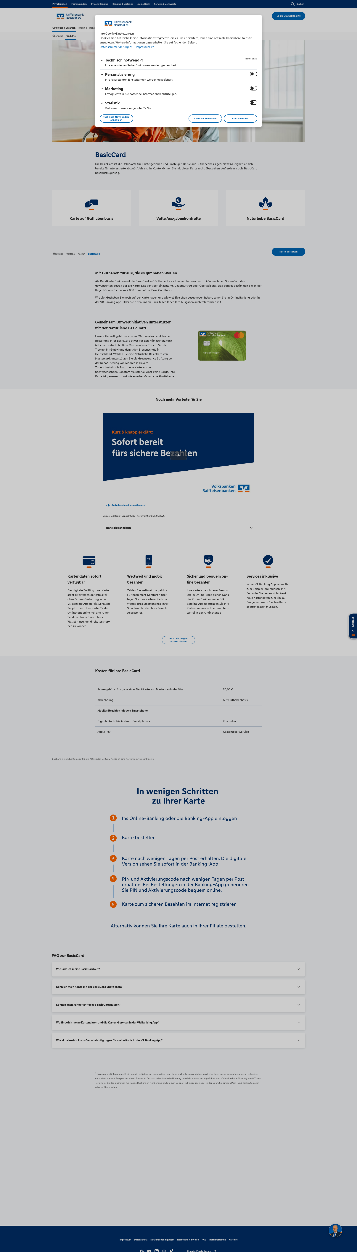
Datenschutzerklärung (114, 47)
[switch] (253, 74)
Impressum (143, 47)
